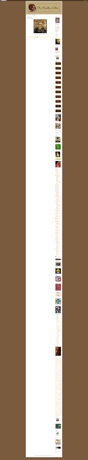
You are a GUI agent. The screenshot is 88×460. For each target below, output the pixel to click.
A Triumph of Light (58, 333)
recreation (57, 391)
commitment (56, 366)
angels (60, 358)
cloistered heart (58, 365)
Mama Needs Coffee (58, 204)
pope (57, 388)
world (58, 415)
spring (56, 396)
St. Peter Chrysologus (59, 407)
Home (40, 39)
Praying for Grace (58, 232)
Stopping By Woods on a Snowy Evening (58, 322)
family (60, 371)
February (57, 342)
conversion (58, 367)
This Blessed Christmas (58, 324)
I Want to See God (58, 190)
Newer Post (28, 39)
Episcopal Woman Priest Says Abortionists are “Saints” (58, 202)
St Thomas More (58, 397)
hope (60, 377)
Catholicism (56, 363)
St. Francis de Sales (57, 402)
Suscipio (58, 411)
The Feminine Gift (59, 412)
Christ (60, 364)
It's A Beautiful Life (58, 188)
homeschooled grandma (57, 377)
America (57, 358)
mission (56, 383)
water (60, 414)
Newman (59, 385)
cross (60, 367)
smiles (60, 395)
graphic (60, 375)
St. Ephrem (57, 401)
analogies (58, 358)
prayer (56, 390)
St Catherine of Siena (59, 396)
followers (56, 372)
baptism (56, 360)
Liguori (60, 380)
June (56, 339)
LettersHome (56, 380)
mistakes (58, 383)
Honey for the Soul (58, 210)
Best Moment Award (58, 360)
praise (60, 389)
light (59, 380)
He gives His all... (57, 170)
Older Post (52, 39)
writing (59, 415)
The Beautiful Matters (58, 208)
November (57, 335)
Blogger (52, 455)
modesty (60, 383)
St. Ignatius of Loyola (57, 403)
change (58, 363)
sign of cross (56, 395)
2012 (56, 319)
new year (56, 385)
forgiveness (58, 372)
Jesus (58, 379)
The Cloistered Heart (58, 56)
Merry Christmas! (58, 325)
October (57, 336)
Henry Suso (60, 376)
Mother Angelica (56, 384)
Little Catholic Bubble (58, 218)
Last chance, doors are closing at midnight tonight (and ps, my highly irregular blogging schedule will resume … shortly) (58, 206)
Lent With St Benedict (58, 242)
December (57, 320)
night (60, 385)
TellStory (60, 411)
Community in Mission (58, 181)
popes (58, 389)
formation (60, 372)
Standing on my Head (58, 201)
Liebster (58, 380)
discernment (56, 368)
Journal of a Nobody (58, 237)
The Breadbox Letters (57, 133)
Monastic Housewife (58, 239)
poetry (56, 388)
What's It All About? (58, 328)
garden (59, 374)
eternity (60, 370)
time (57, 413)
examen (56, 371)
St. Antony (56, 399)
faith (59, 371)
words (55, 415)
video (55, 414)
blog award (59, 361)
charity (60, 363)
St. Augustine (58, 399)
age (55, 358)
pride (60, 390)
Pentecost (56, 387)
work (56, 415)
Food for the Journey (58, 256)
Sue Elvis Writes (57, 246)
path (60, 386)
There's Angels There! (58, 326)
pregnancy (59, 390)
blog (57, 361)
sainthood (58, 393)
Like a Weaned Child (57, 195)
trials (60, 413)
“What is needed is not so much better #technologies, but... (58, 224)
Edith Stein (58, 370)
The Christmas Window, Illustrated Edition (58, 329)
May (56, 340)
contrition (56, 367)
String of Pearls (57, 184)
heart (55, 376)
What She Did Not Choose (58, 221)
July (56, 338)
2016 (56, 316)
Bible (60, 360)
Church (56, 365)
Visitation (59, 414)
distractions (59, 368)
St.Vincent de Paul (59, 410)
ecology (56, 370)
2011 (56, 344)
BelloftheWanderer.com (58, 251)
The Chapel (56, 412)
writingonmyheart (58, 186)
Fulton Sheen (56, 374)
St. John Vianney (57, 404)
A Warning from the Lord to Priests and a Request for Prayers (58, 182)
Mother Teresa (59, 384)
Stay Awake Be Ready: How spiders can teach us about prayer (58, 211)
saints (60, 393)
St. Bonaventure (58, 400)
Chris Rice (59, 364)
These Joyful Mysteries (58, 213)
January (57, 343)
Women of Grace (57, 199)
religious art (60, 391)
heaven (57, 376)
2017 (56, 315)
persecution (60, 387)
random (56, 391)
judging (60, 379)
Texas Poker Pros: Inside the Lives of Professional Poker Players (58, 173)
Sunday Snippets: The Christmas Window (58, 331)
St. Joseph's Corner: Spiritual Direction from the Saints (58, 228)
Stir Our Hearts (57, 334)
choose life (56, 364)
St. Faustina (60, 401)
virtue (57, 414)
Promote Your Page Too (57, 134)
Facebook (57, 371)
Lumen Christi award (57, 381)
